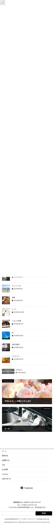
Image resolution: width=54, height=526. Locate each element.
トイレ (14, 309)
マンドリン (15, 356)
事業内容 (5, 456)
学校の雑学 (15, 344)
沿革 (3, 465)
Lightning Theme (26, 522)
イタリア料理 (16, 321)
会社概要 (5, 469)
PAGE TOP (50, 507)
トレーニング (16, 286)
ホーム (4, 451)
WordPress (14, 522)
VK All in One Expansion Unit (41, 522)
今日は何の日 (21, 372)
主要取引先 (5, 460)
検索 (44, 513)
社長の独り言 (6, 479)
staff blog (19, 370)
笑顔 (13, 297)
